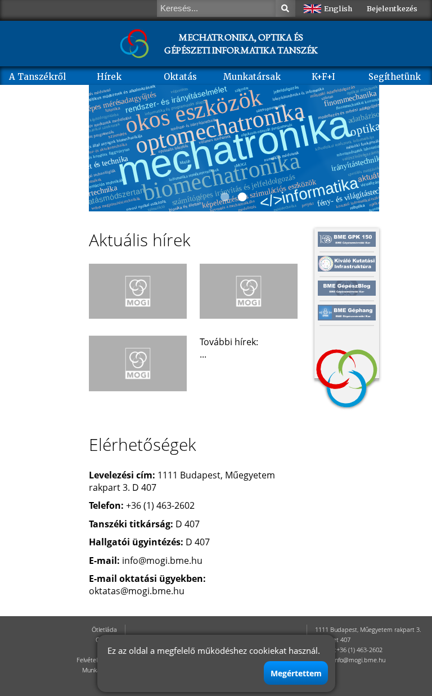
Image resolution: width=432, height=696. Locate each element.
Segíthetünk (394, 76)
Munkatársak (252, 76)
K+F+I (323, 76)
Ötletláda (104, 630)
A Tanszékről (37, 76)
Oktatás (180, 76)
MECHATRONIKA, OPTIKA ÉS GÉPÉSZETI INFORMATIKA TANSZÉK (241, 43)
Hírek (109, 76)
